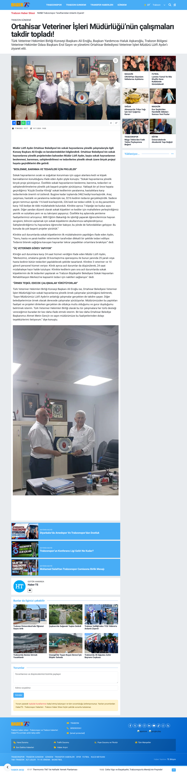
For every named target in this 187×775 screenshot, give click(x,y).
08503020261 (75, 728)
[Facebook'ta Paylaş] (14, 123)
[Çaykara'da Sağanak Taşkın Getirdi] (65, 614)
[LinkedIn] (149, 726)
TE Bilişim (171, 759)
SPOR (78, 757)
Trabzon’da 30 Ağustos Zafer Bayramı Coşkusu (98, 656)
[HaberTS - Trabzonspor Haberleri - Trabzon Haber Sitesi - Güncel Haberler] (20, 4)
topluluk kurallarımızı (38, 704)
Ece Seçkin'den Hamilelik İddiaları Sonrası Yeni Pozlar (161, 111)
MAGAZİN (129, 74)
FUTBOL (155, 74)
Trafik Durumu (63, 742)
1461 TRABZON (17, 760)
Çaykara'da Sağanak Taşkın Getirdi (65, 626)
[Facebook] (130, 726)
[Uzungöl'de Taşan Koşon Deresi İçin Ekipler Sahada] (65, 643)
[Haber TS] (19, 586)
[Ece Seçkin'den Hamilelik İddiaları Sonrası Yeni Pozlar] (163, 96)
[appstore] (142, 731)
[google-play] (154, 731)
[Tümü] (172, 153)
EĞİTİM (155, 137)
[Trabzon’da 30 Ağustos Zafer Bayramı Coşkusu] (101, 643)
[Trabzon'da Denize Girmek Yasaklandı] (30, 643)
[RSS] (168, 726)
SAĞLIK (128, 106)
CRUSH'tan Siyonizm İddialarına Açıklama (134, 78)
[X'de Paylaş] (18, 123)
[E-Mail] (30, 590)
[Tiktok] (158, 726)
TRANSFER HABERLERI (101, 5)
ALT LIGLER (31, 760)
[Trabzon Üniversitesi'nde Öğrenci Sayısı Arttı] (30, 614)
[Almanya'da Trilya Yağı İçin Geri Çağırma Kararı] (135, 96)
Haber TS (33, 584)
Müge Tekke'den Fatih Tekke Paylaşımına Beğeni (135, 142)
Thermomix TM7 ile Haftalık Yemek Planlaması (55, 769)
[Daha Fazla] (28, 123)
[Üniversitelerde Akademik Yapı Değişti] (163, 126)
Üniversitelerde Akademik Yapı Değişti (162, 140)
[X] (135, 726)
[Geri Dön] (7, 767)
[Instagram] (144, 726)
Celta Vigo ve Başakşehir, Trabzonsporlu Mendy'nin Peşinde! (133, 769)
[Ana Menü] (173, 5)
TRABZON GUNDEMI (76, 5)
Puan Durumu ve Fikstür (108, 742)
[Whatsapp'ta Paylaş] (23, 123)
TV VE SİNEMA (43, 760)
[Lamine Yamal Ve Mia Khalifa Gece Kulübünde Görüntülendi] (163, 63)
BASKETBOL (57, 760)
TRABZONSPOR (54, 5)
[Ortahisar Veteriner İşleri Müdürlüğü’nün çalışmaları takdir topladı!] (65, 88)
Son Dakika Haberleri (25, 747)
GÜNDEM (122, 5)
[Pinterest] (140, 726)
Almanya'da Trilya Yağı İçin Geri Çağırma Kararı (135, 111)
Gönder (18, 695)
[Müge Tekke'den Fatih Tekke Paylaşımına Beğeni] (135, 126)
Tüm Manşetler (144, 742)
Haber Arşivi (62, 747)
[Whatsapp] (163, 726)
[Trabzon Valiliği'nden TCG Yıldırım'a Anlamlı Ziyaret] (101, 614)
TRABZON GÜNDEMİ (21, 20)
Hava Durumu (22, 742)
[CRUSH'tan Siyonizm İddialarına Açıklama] (135, 63)
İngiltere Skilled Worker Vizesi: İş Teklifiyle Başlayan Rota (67, 13)
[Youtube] (154, 726)
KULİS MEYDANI (98, 757)
